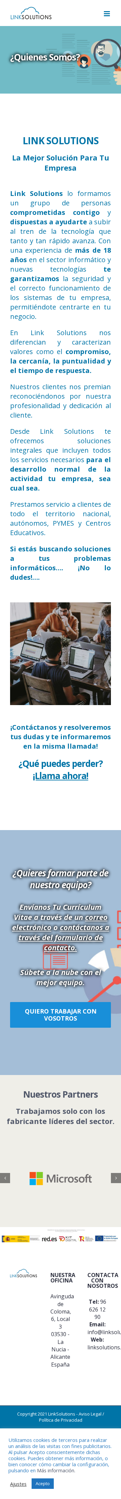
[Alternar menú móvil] (107, 13)
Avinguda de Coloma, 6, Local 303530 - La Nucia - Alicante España (62, 1330)
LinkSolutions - (63, 1414)
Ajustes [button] (18, 1484)
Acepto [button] (43, 1483)
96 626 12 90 (97, 1309)
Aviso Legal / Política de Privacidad (71, 1417)
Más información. (56, 1470)
